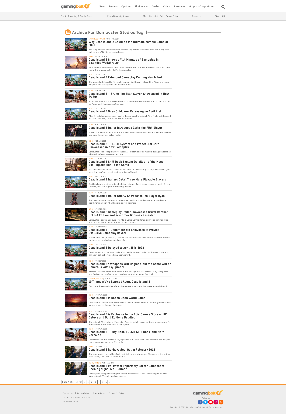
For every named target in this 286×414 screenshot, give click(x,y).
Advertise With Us (70, 402)
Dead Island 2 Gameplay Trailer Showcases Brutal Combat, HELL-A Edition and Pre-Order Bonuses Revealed (128, 213)
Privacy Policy (83, 393)
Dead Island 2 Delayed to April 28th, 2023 (116, 247)
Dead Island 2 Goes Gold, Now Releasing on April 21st (125, 111)
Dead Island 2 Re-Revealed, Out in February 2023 (122, 349)
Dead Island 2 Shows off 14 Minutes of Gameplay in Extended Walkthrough (124, 61)
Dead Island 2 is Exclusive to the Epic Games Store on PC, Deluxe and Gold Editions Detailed (128, 316)
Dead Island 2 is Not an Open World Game (117, 298)
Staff (88, 397)
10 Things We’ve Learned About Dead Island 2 (119, 281)
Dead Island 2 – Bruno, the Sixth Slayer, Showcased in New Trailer (129, 95)
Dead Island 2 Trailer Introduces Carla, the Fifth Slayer (125, 128)
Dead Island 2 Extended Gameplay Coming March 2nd (125, 77)
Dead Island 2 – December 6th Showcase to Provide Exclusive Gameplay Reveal (124, 231)
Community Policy (116, 393)
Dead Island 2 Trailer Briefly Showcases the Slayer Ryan (127, 196)
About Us (79, 397)
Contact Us (67, 397)
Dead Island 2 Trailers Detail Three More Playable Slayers (127, 179)
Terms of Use (68, 393)
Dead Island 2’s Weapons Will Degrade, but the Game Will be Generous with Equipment (130, 265)
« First (79, 382)
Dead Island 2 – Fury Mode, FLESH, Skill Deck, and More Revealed (126, 333)
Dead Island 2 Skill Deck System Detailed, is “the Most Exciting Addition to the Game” (126, 163)
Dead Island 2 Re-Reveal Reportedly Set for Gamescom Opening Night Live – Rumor (126, 367)
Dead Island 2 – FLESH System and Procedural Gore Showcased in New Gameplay (124, 145)
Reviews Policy (99, 393)
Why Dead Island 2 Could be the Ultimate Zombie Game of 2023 (128, 43)
